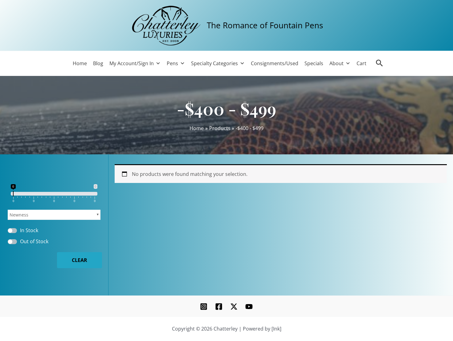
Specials (313, 63)
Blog (98, 63)
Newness (19, 215)
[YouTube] (249, 306)
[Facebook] (218, 306)
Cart (361, 63)
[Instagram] (203, 306)
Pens (172, 63)
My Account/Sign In (131, 63)
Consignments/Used (274, 63)
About (336, 63)
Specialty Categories (214, 63)
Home (80, 63)
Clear (79, 260)
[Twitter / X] (234, 306)
